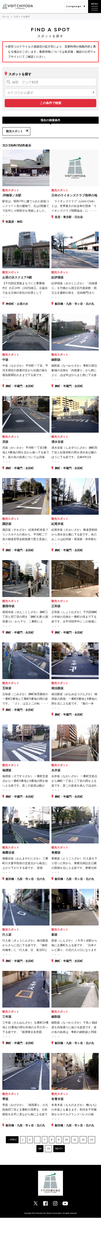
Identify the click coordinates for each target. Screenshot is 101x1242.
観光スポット (14, 131)
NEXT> (59, 1148)
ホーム (5, 16)
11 (75, 1139)
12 (83, 1139)
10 (66, 1139)
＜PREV (12, 1139)
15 (48, 1148)
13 (91, 1139)
